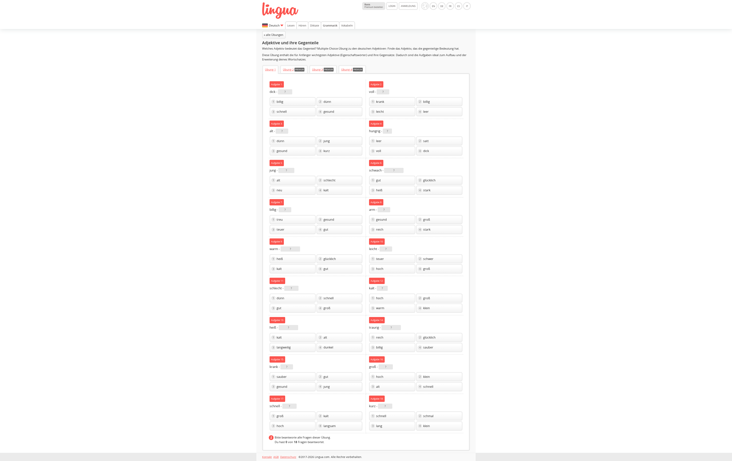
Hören (302, 25)
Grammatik (330, 25)
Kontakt (267, 457)
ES (458, 6)
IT (467, 6)
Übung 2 (288, 69)
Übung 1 (270, 69)
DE (441, 6)
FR (450, 6)
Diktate (314, 25)
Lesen (291, 25)
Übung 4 (346, 69)
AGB (276, 457)
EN (433, 6)
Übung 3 (317, 69)
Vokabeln (347, 25)
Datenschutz (288, 457)
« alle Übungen (273, 35)
